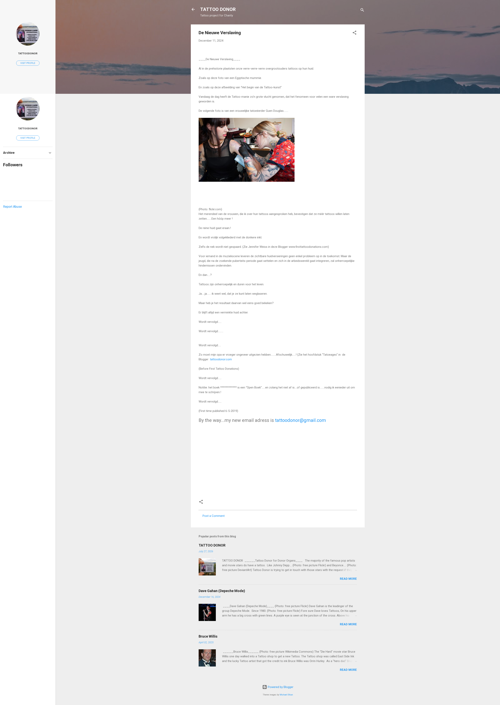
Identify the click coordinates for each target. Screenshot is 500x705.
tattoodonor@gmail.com (300, 420)
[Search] (362, 11)
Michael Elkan (286, 694)
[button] (354, 33)
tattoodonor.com (221, 359)
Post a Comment (214, 516)
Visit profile (27, 63)
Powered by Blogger (280, 687)
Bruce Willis (208, 636)
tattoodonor (28, 53)
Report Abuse (12, 206)
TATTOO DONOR (218, 9)
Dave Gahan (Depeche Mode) (222, 591)
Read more (348, 579)
